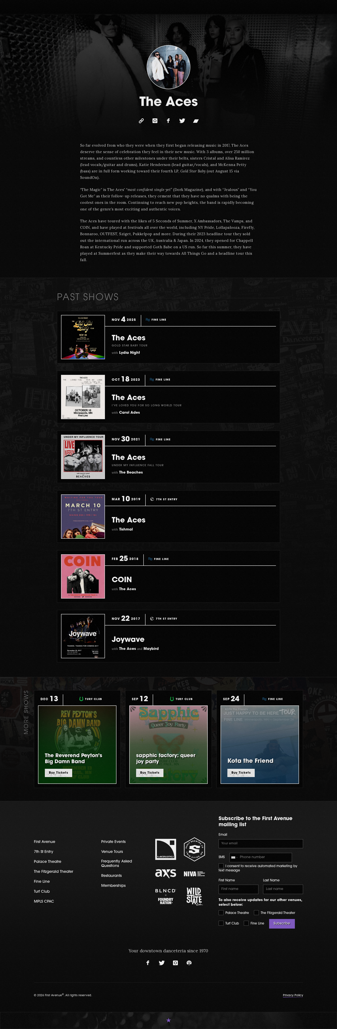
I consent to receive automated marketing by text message (258, 868)
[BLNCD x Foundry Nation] (165, 897)
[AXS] (165, 873)
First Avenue (44, 842)
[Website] (141, 121)
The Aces (128, 338)
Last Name (271, 880)
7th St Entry (43, 852)
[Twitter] (182, 121)
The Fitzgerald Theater (277, 913)
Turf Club (231, 923)
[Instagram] (155, 121)
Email (223, 835)
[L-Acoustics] (165, 849)
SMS (222, 857)
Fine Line (257, 923)
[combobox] (234, 857)
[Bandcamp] (196, 121)
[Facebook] (168, 121)
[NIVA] (194, 873)
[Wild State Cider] (194, 896)
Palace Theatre (236, 913)
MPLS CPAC (44, 902)
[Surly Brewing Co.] (194, 849)
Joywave (128, 640)
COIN (122, 580)
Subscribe (282, 923)
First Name (227, 880)
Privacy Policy (293, 995)
